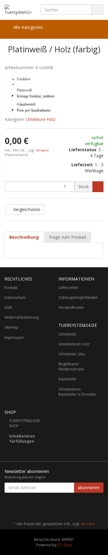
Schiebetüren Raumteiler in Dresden (77, 392)
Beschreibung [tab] (24, 237)
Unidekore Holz (41, 119)
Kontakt (10, 287)
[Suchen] (97, 10)
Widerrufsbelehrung (21, 317)
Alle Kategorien (27, 27)
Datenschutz (15, 297)
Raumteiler (67, 379)
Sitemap (11, 327)
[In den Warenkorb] (98, 186)
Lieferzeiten (68, 287)
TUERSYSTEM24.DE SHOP (24, 423)
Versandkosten (71, 307)
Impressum (14, 337)
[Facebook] (100, 506)
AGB (8, 307)
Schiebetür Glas (71, 354)
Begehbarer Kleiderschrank (71, 366)
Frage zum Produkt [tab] (67, 237)
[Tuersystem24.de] (18, 10)
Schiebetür (67, 334)
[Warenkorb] (82, 27)
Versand (42, 150)
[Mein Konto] (97, 27)
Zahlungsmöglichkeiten (78, 297)
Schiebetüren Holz (73, 344)
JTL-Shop (64, 544)
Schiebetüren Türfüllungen (22, 439)
